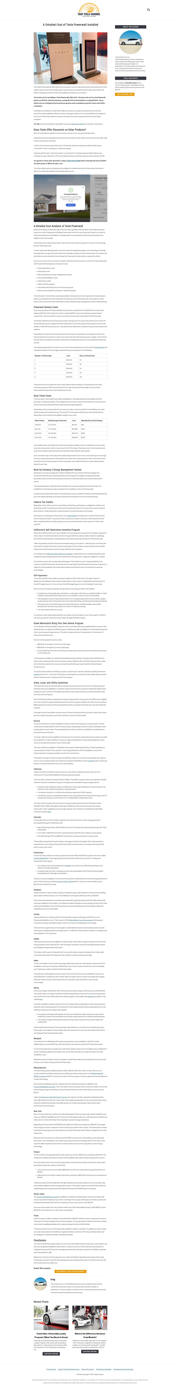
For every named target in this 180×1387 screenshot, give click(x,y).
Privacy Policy (51, 1369)
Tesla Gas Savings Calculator (123, 1369)
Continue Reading (51, 1354)
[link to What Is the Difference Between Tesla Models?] (89, 1318)
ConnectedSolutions (41, 858)
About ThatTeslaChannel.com (69, 1369)
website (37, 674)
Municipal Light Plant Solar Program (54, 1097)
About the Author (87, 1369)
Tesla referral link (77, 124)
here (76, 584)
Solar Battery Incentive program (81, 920)
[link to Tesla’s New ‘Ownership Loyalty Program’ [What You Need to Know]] (51, 1318)
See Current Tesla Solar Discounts (70, 1271)
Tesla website (99, 347)
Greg (53, 1279)
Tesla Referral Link (125, 94)
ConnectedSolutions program (44, 1087)
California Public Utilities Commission (59, 554)
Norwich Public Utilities (65, 881)
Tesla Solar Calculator (103, 1369)
